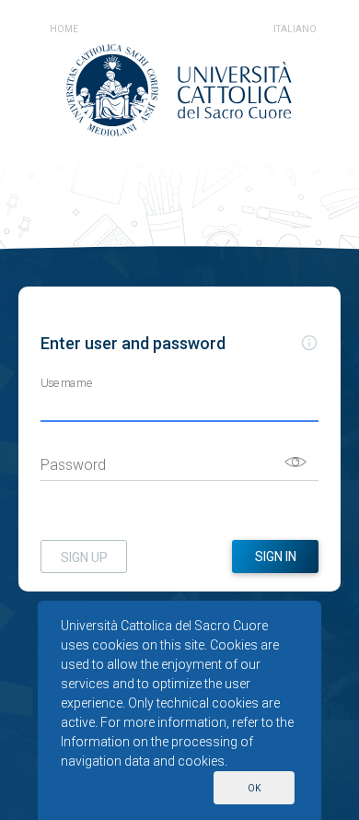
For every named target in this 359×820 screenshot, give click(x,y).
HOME (64, 29)
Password (73, 465)
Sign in (275, 556)
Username (67, 383)
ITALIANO (295, 29)
